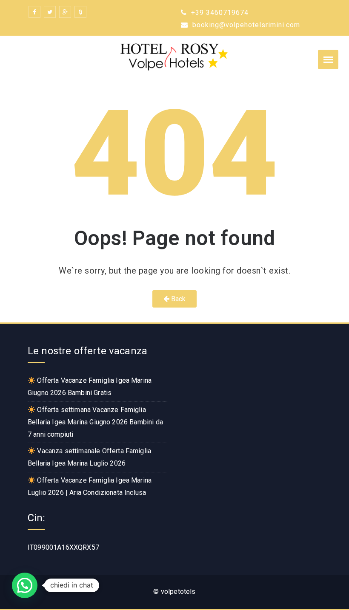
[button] (24, 585)
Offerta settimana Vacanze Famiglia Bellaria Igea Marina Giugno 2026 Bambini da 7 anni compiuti (95, 422)
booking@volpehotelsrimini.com (245, 25)
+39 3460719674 (219, 12)
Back (177, 299)
